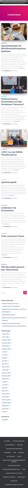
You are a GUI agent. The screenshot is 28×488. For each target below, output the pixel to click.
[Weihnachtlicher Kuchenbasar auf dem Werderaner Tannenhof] (14, 84)
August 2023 (5, 408)
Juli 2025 (4, 352)
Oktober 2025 (5, 346)
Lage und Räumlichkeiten (14, 465)
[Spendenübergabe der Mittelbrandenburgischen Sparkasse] (14, 31)
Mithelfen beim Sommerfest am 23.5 (11, 469)
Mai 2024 (4, 387)
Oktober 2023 (5, 405)
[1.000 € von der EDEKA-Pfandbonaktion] (14, 137)
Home (14, 452)
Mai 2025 (4, 358)
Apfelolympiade (8, 182)
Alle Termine (7, 441)
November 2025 (6, 343)
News (24, 469)
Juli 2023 (4, 411)
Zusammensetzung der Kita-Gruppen (14, 484)
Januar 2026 (5, 337)
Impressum (21, 452)
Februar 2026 (5, 334)
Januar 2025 (5, 369)
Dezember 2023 (6, 399)
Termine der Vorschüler (9, 477)
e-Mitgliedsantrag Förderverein (14, 448)
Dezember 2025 (6, 340)
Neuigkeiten (4, 43)
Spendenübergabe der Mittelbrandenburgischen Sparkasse (13, 48)
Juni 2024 (4, 384)
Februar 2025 (5, 366)
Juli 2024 (4, 381)
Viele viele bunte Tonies (12, 236)
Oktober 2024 (5, 378)
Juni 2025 (4, 355)
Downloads (20, 444)
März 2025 (4, 364)
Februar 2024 (5, 393)
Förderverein (7, 452)
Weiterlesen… (22, 68)
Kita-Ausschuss (11, 456)
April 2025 (4, 361)
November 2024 (6, 375)
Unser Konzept (21, 477)
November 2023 (6, 402)
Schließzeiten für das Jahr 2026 (14, 473)
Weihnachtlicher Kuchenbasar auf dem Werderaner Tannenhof (12, 102)
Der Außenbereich (10, 444)
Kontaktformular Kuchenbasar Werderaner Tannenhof (14, 461)
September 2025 (6, 349)
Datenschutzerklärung (18, 441)
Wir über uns (14, 480)
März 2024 (4, 390)
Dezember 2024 (6, 373)
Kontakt (19, 456)
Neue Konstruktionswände (8, 314)
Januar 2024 (5, 396)
